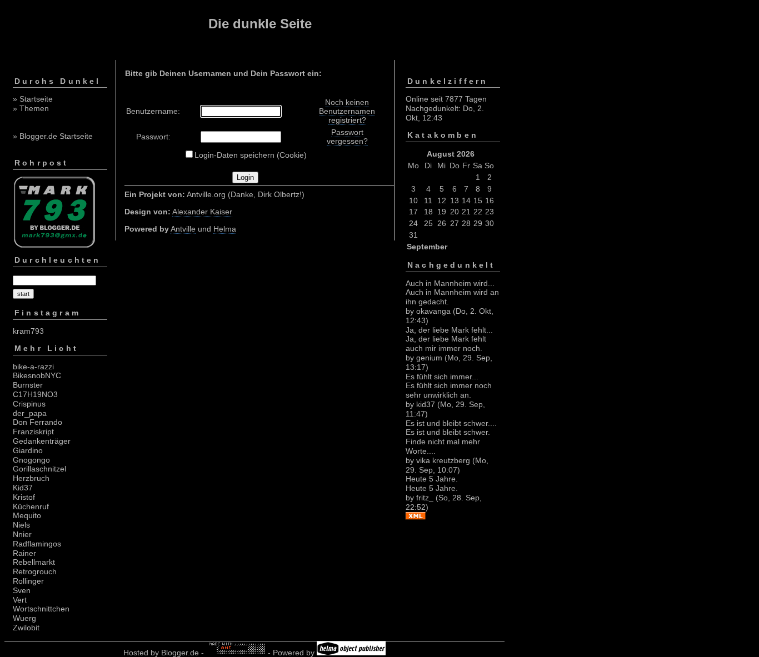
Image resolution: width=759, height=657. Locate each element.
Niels (21, 524)
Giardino (28, 450)
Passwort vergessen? (347, 137)
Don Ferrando (37, 422)
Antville (183, 228)
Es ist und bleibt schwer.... (451, 423)
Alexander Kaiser (202, 211)
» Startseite (33, 98)
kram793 (28, 331)
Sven (22, 590)
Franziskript (33, 431)
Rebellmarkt (34, 562)
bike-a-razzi (33, 366)
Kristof (24, 497)
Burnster (28, 384)
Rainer (24, 553)
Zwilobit (26, 627)
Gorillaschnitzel (39, 468)
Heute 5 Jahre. (432, 478)
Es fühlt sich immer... (442, 376)
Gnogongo (31, 459)
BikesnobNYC (37, 375)
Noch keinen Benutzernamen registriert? (347, 111)
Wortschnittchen (41, 608)
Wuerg (24, 618)
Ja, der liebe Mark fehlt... (449, 329)
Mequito (27, 515)
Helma (224, 228)
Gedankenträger (42, 441)
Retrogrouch (35, 571)
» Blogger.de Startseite (53, 136)
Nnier (22, 534)
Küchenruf (31, 506)
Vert (20, 599)
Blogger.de (180, 652)
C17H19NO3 (35, 394)
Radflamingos (37, 543)
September (427, 246)
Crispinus (29, 403)
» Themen (31, 108)
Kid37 (23, 487)
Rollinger (28, 580)
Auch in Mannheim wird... (450, 283)
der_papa (30, 413)
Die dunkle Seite (260, 23)
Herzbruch (31, 478)
